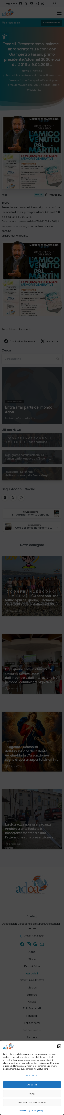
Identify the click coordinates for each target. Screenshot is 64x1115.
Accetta (32, 1084)
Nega (32, 1093)
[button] (59, 1046)
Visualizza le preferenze (32, 1102)
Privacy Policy (37, 1110)
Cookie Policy (24, 1110)
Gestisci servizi (31, 1075)
